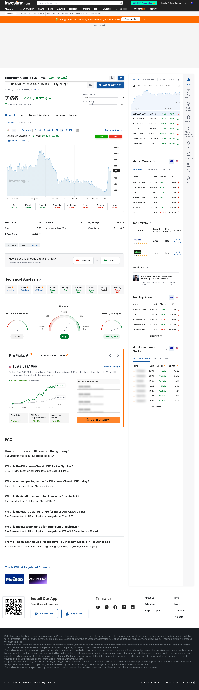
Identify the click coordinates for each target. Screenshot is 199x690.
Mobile (177, 604)
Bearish (86, 260)
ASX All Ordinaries (141, 124)
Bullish (113, 260)
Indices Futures (53, 13)
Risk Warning (188, 682)
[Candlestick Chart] (8, 130)
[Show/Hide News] (77, 130)
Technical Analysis (21, 279)
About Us (149, 597)
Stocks (172, 79)
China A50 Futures (141, 139)
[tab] (10, 289)
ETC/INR (34, 245)
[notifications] (186, 2)
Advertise (150, 604)
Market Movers (142, 161)
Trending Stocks (143, 297)
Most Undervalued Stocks (144, 349)
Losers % (165, 169)
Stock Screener (122, 9)
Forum (73, 115)
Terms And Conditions (149, 682)
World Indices (38, 13)
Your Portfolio (181, 610)
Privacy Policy (171, 682)
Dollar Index (138, 144)
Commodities (149, 79)
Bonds (162, 79)
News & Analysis (39, 115)
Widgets (178, 617)
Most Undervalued (141, 358)
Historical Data (24, 123)
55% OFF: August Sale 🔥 (144, 3)
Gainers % (152, 169)
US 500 (136, 129)
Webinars (138, 267)
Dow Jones (138, 134)
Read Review (177, 241)
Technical (59, 115)
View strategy (112, 366)
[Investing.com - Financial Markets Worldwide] (17, 3)
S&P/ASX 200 (139, 114)
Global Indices (82, 13)
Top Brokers (140, 222)
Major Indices (24, 13)
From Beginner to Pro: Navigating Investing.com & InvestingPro (156, 277)
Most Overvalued (162, 358)
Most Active (138, 169)
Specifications (97, 13)
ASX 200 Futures (140, 119)
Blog (176, 597)
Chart (22, 115)
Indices (10, 13)
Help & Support (153, 610)
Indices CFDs (68, 13)
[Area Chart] (14, 130)
